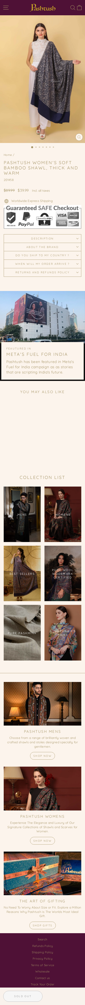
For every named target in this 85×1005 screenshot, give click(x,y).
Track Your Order (42, 984)
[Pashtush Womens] (42, 788)
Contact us (42, 978)
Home (8, 155)
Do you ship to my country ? (42, 255)
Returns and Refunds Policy (42, 272)
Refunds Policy (42, 946)
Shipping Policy (42, 952)
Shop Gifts (43, 925)
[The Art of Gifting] (42, 873)
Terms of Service (42, 965)
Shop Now (42, 755)
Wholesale (42, 971)
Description (42, 238)
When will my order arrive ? (42, 263)
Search (42, 939)
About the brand (42, 247)
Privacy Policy (42, 958)
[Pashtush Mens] (42, 704)
